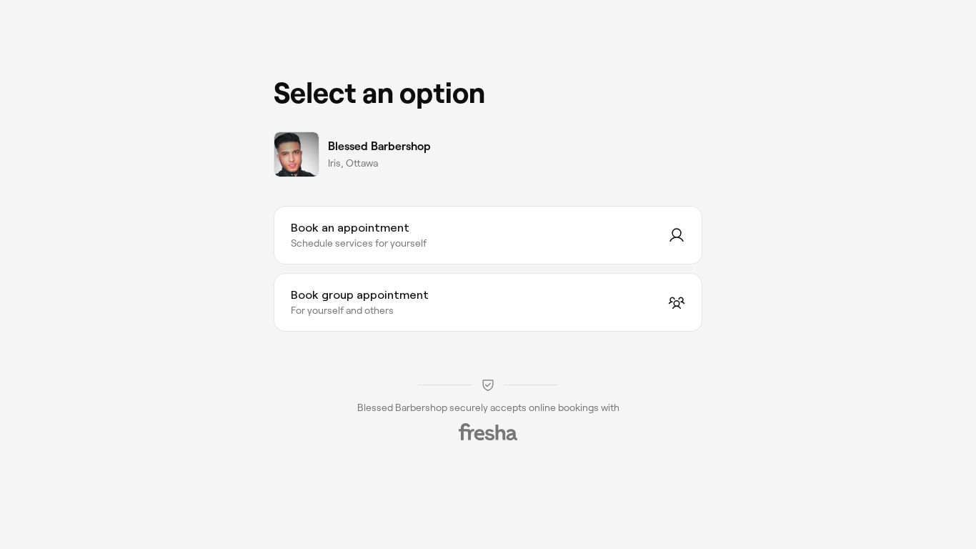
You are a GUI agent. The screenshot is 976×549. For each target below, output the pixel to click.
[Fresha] (488, 431)
